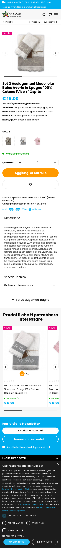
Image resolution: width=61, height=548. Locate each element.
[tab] (30, 218)
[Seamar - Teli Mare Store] (11, 14)
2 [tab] (30, 76)
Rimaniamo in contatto (30, 439)
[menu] (56, 14)
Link (48, 447)
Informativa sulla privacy (13, 510)
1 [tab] (13, 76)
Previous (5, 53)
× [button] (57, 464)
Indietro (9, 22)
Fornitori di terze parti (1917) (15, 489)
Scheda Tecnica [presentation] (15, 277)
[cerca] (44, 14)
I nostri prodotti (14, 458)
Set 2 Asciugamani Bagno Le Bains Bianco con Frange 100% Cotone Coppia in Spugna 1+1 (22, 389)
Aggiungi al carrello (31, 173)
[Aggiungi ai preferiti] (30, 184)
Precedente (36, 22)
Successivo (49, 22)
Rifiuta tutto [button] (44, 542)
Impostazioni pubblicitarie (31, 504)
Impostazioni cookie (46, 507)
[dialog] (30, 504)
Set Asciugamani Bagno (32, 300)
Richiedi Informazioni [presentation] (18, 285)
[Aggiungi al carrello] (22, 373)
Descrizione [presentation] (12, 218)
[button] (30, 536)
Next (55, 53)
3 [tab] (48, 76)
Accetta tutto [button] (16, 542)
